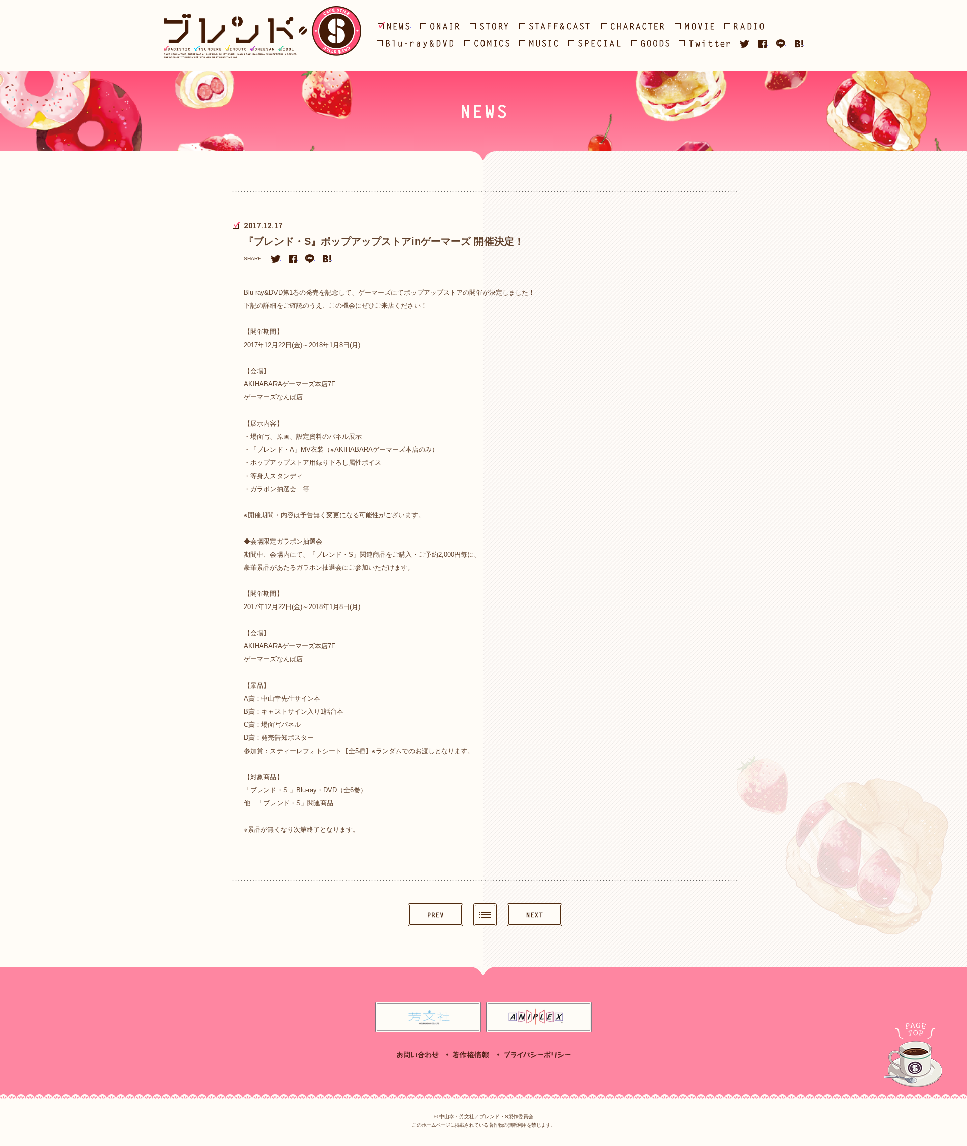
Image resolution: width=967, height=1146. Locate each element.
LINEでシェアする (781, 43)
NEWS (394, 25)
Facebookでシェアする (762, 43)
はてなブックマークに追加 (799, 43)
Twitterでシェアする (744, 43)
